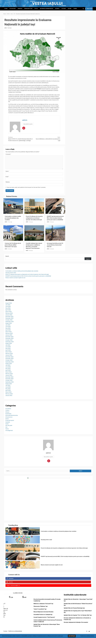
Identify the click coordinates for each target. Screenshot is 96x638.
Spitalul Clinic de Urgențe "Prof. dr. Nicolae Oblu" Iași (78, 615)
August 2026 (8, 303)
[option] (48, 531)
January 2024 (8, 355)
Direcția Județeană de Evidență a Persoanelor (76, 622)
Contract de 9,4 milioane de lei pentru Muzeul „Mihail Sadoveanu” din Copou (13, 233)
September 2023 (9, 361)
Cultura (63, 8)
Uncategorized (9, 430)
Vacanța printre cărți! (10, 272)
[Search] (83, 8)
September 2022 (9, 382)
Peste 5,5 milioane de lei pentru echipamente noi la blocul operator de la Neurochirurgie (34, 206)
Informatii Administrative (46, 8)
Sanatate (20, 8)
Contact (5, 631)
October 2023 (8, 360)
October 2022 (8, 380)
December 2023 (9, 356)
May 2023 (7, 368)
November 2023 (9, 358)
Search (7, 256)
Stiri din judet (8, 425)
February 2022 (9, 393)
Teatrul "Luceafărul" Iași (40, 609)
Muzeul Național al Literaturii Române (43, 611)
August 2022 (8, 383)
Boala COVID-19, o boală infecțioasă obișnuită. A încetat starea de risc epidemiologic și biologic (20, 139)
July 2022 (7, 385)
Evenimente (8, 413)
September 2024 (9, 341)
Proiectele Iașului (9, 420)
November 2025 (9, 318)
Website (8, 182)
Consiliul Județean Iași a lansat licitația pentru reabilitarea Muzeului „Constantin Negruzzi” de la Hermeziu (34, 233)
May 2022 (7, 388)
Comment (8, 154)
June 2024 (8, 346)
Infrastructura (28, 8)
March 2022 (8, 392)
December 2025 (9, 316)
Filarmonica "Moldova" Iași (41, 606)
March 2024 (8, 351)
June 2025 (8, 326)
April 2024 (8, 350)
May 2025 (7, 328)
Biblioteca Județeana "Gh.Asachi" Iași (43, 603)
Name (7, 171)
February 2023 (9, 373)
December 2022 (9, 377)
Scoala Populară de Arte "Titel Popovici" (44, 617)
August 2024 (8, 343)
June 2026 (8, 306)
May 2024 (7, 348)
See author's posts (27, 124)
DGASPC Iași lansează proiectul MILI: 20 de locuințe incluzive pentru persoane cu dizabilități (55, 206)
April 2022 (8, 390)
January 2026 (8, 314)
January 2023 (8, 375)
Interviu (57, 8)
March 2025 (8, 331)
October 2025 (8, 319)
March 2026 (8, 311)
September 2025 (9, 321)
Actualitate (13, 8)
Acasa (5, 8)
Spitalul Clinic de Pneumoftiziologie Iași (74, 608)
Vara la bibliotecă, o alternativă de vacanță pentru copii (48, 139)
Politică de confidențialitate (15, 631)
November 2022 (9, 378)
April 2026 (8, 309)
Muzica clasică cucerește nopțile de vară (15, 277)
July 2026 (7, 304)
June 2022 (8, 387)
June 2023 (8, 366)
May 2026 (7, 308)
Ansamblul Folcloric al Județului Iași (43, 614)
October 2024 (8, 340)
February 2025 (9, 333)
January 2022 (8, 395)
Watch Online (90, 8)
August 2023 (8, 363)
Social (36, 8)
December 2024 (9, 336)
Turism (75, 8)
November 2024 (9, 338)
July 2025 (7, 325)
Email (7, 176)
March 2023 (8, 372)
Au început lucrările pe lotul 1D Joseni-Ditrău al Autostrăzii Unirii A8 (55, 233)
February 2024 (9, 353)
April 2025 (8, 330)
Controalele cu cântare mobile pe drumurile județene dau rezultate (13, 206)
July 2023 (7, 365)
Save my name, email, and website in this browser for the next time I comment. (26, 187)
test (6, 427)
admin (5, 27)
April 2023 (8, 370)
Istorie (69, 8)
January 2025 (8, 335)
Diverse (7, 412)
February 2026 (9, 313)
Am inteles (72, 636)
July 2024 (7, 345)
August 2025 (8, 323)
